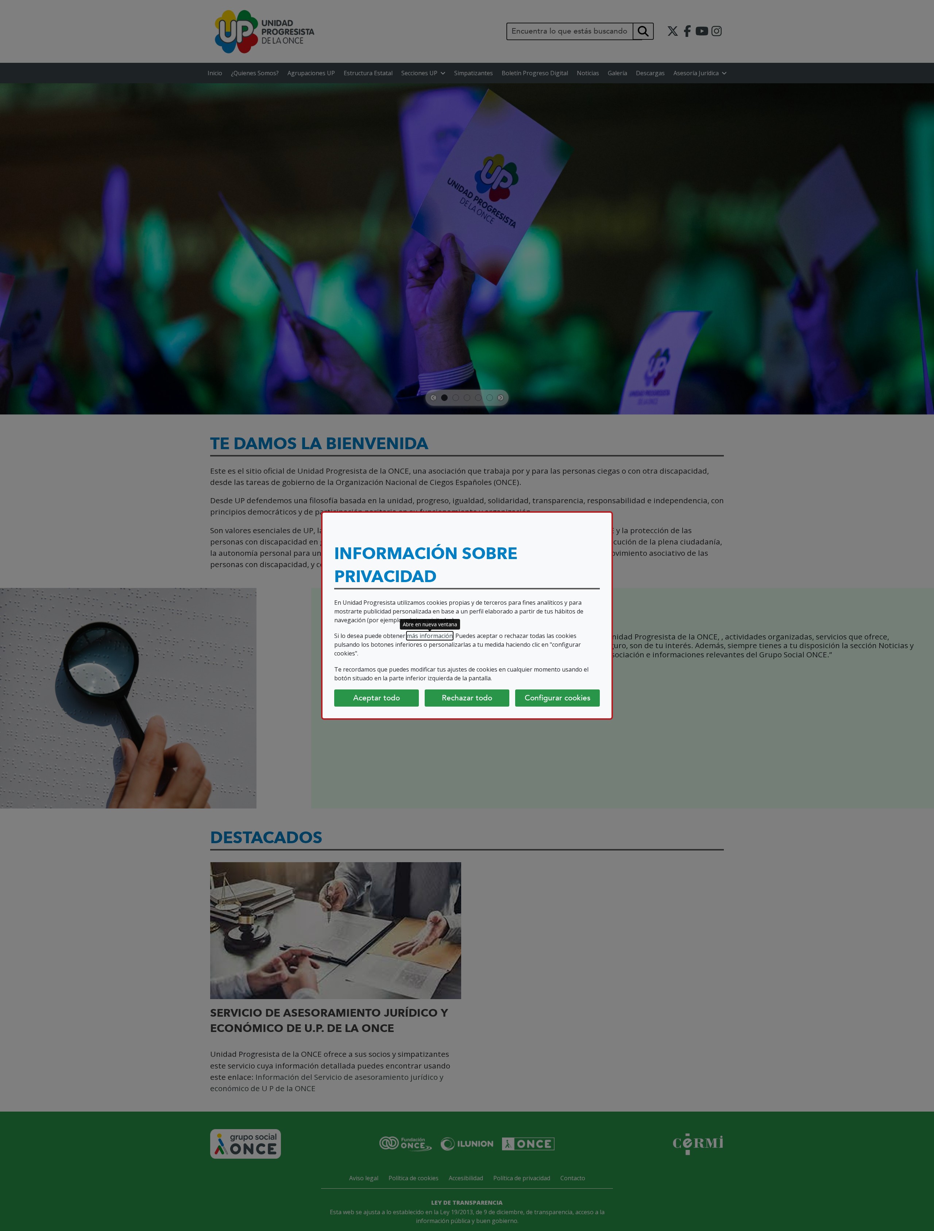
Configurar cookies (557, 698)
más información (430, 636)
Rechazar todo (467, 698)
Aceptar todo (376, 698)
